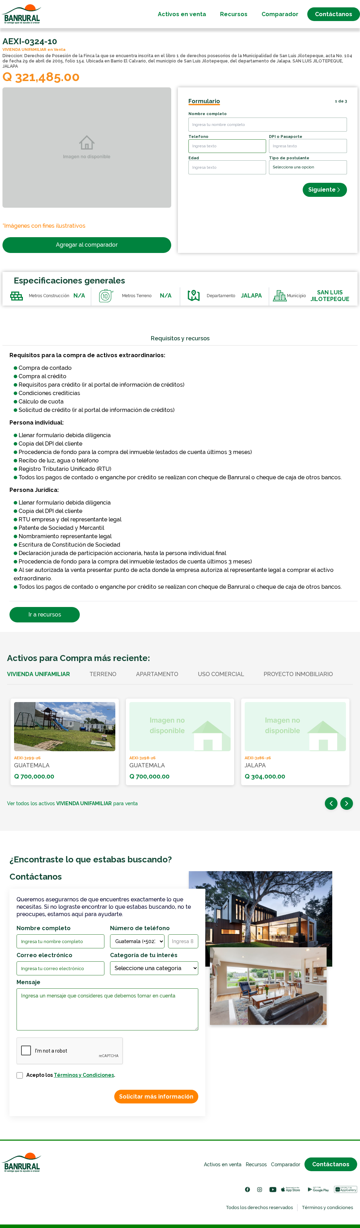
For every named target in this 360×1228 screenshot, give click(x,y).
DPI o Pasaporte (285, 136)
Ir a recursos (44, 614)
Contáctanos (333, 14)
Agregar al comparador (87, 244)
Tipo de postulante (289, 158)
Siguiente (322, 189)
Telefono (198, 136)
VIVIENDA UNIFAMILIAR (38, 674)
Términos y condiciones (327, 1207)
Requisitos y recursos (180, 338)
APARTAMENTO (157, 674)
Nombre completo (207, 114)
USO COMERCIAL (221, 674)
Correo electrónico (44, 955)
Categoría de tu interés (144, 955)
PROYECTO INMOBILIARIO (298, 674)
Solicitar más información (156, 1096)
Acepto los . (70, 1075)
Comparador (280, 14)
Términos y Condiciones (84, 1075)
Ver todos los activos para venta (72, 803)
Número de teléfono (140, 928)
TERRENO (103, 674)
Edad (193, 158)
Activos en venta (182, 14)
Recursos (234, 14)
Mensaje (28, 982)
